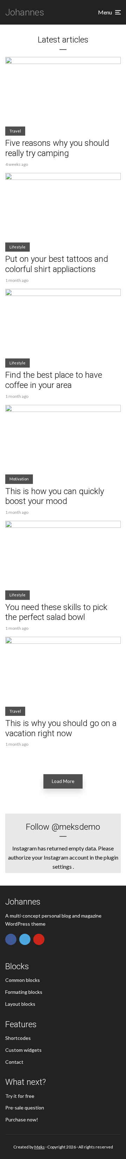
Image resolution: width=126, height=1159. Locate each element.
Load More (63, 781)
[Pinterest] (38, 939)
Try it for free (19, 1096)
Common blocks (22, 980)
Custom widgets (23, 1050)
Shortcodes (18, 1038)
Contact (14, 1062)
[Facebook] (10, 939)
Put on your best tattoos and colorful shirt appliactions (56, 264)
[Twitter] (24, 939)
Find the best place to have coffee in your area (53, 380)
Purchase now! (21, 1119)
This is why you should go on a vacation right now (61, 728)
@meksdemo (75, 827)
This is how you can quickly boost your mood (54, 496)
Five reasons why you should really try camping (57, 148)
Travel (15, 131)
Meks (39, 1147)
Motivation (19, 479)
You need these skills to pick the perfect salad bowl (56, 612)
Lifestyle (17, 247)
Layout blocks (20, 1004)
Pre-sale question (24, 1108)
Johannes (24, 12)
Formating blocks (23, 992)
